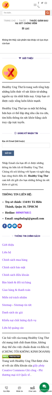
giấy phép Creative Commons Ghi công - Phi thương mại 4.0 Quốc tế (23, 370)
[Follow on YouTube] (19, 226)
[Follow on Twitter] (42, 3)
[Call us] (38, 6)
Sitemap (7, 304)
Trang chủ (10, 20)
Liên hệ (6, 252)
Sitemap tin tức (23, 304)
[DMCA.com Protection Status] (11, 356)
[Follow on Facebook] (38, 3)
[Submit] (47, 12)
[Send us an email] (46, 3)
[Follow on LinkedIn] (14, 226)
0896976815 (23, 212)
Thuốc (22, 20)
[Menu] (35, 4)
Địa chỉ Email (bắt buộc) (13, 141)
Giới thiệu (8, 244)
